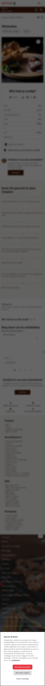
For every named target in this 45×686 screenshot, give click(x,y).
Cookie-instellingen (22, 679)
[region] (22, 659)
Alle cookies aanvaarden (22, 667)
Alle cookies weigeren (23, 673)
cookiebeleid (16, 660)
